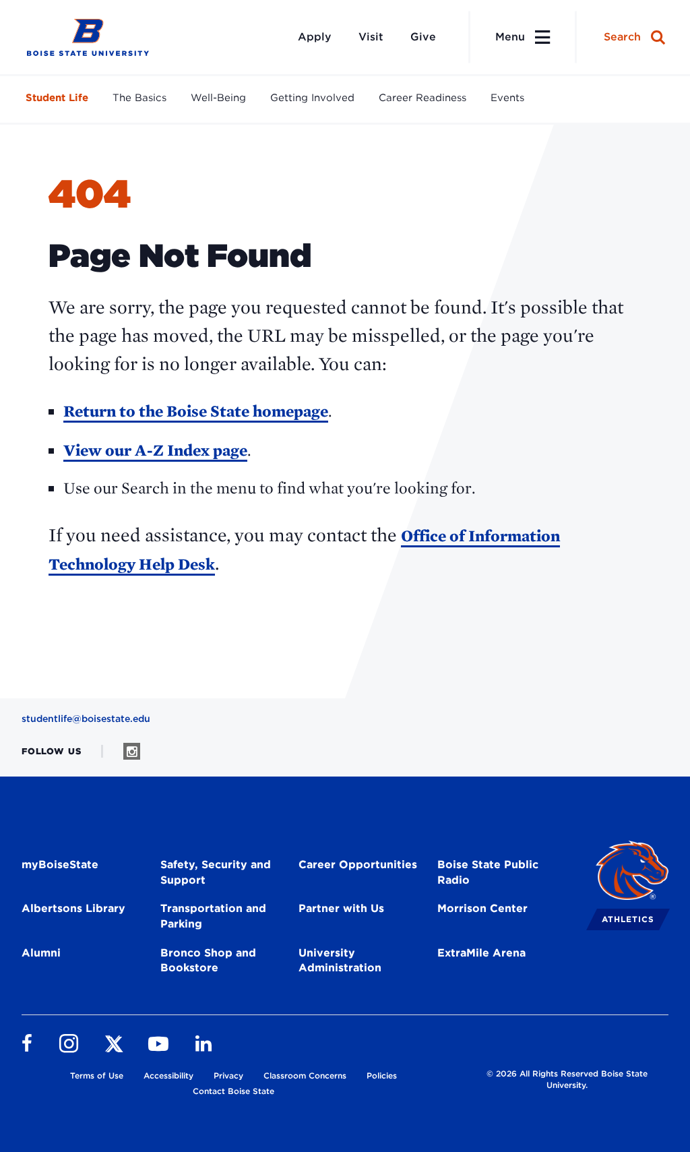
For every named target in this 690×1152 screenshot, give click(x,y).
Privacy (228, 1075)
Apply (315, 36)
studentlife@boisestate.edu (86, 718)
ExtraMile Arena (481, 952)
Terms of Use (96, 1075)
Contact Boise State (233, 1091)
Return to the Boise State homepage (195, 411)
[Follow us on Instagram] (131, 751)
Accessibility (168, 1075)
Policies (382, 1075)
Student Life (57, 98)
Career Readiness (422, 98)
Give (423, 36)
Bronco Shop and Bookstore (208, 960)
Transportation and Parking (213, 916)
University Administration (340, 960)
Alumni (41, 952)
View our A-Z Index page (155, 450)
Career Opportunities (358, 864)
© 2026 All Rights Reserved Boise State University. (567, 1079)
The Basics (139, 98)
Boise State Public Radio (487, 872)
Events (507, 98)
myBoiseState (60, 864)
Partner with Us (341, 908)
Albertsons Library (73, 908)
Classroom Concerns (304, 1075)
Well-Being (218, 98)
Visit (370, 36)
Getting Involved (312, 98)
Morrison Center (482, 908)
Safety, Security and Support (215, 872)
